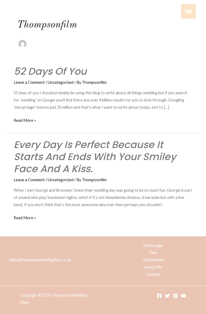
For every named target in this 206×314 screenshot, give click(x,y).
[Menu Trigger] (188, 11)
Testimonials (153, 260)
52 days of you (50, 71)
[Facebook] (159, 295)
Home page (153, 245)
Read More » (25, 120)
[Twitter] (167, 295)
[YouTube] (183, 295)
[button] (186, 22)
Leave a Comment (29, 82)
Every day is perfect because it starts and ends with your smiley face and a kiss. (95, 157)
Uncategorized (60, 82)
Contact (153, 274)
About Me (153, 267)
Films (153, 252)
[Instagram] (175, 295)
